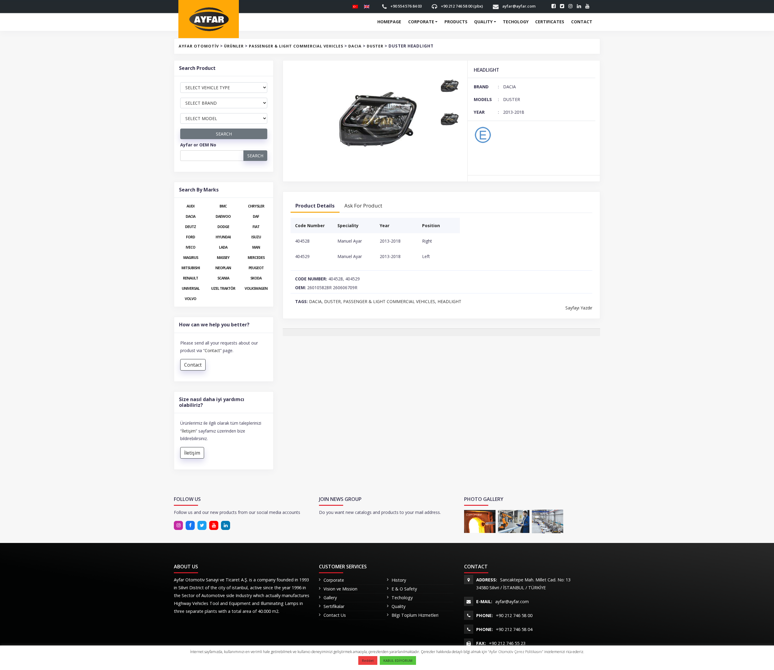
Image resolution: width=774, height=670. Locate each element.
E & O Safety (404, 589)
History (399, 580)
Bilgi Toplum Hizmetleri (415, 615)
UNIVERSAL (191, 288)
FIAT (255, 226)
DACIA (315, 301)
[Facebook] (190, 525)
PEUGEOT (256, 267)
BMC (223, 206)
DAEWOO (223, 216)
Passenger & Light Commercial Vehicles (389, 301)
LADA (223, 247)
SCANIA (223, 278)
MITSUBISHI (190, 267)
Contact (581, 22)
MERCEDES (256, 257)
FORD (190, 236)
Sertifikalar (334, 606)
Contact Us (335, 615)
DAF (256, 216)
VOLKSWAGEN (256, 288)
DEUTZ (190, 226)
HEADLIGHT (449, 301)
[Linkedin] (202, 525)
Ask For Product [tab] (363, 205)
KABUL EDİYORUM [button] (397, 660)
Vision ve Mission (340, 589)
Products (455, 22)
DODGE (223, 226)
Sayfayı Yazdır (578, 308)
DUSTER (332, 301)
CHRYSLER (256, 206)
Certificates (549, 22)
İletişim (189, 431)
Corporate (421, 22)
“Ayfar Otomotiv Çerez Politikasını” (516, 651)
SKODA (256, 278)
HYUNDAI (223, 236)
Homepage (389, 22)
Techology (515, 22)
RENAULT (190, 278)
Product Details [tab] (315, 205)
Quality (483, 22)
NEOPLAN (223, 267)
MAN (256, 247)
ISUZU (256, 236)
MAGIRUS (190, 257)
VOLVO (190, 298)
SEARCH (224, 134)
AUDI (190, 206)
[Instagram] (178, 525)
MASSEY (223, 257)
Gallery (330, 597)
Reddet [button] (368, 660)
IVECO (190, 247)
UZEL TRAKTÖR (223, 288)
